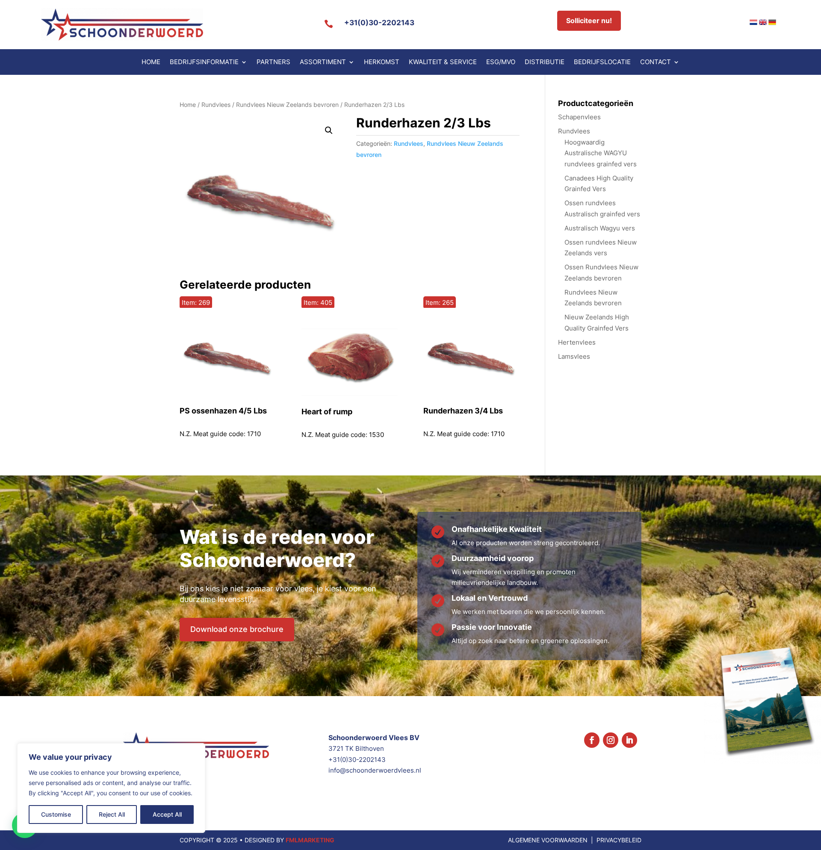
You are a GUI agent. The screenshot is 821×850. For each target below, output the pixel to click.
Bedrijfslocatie (602, 62)
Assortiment (323, 62)
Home (151, 62)
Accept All (167, 814)
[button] (329, 130)
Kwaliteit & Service (443, 62)
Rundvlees (215, 104)
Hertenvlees (577, 342)
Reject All (112, 814)
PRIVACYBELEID (619, 840)
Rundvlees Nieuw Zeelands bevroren (287, 104)
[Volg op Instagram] (610, 740)
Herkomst (381, 62)
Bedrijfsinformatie (204, 62)
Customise (56, 814)
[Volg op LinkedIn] (629, 740)
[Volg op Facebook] (592, 740)
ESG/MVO (500, 62)
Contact (655, 62)
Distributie (544, 62)
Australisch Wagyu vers (599, 228)
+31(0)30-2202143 (379, 22)
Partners (273, 62)
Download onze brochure (237, 629)
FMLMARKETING (310, 840)
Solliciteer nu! (589, 20)
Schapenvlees (579, 117)
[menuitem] (753, 22)
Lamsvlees (574, 356)
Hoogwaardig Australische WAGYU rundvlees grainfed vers (600, 153)
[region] (111, 788)
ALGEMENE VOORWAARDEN (548, 840)
